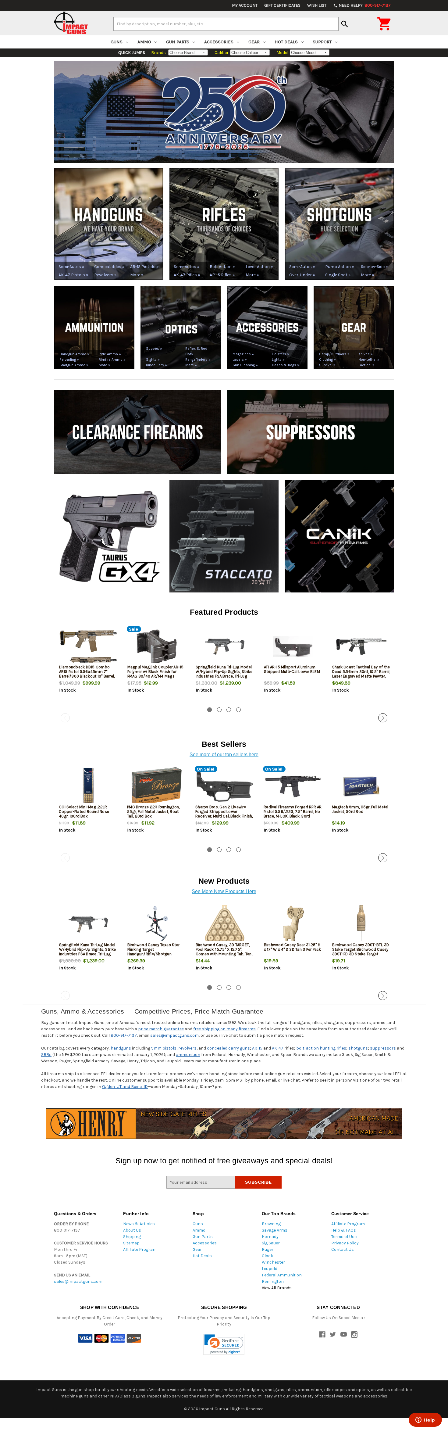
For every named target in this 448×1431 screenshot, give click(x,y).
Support (322, 42)
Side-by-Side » (374, 266)
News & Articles (139, 1223)
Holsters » (280, 354)
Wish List (316, 5)
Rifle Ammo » (110, 354)
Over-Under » (302, 274)
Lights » (278, 359)
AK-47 (277, 1048)
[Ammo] (94, 327)
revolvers (187, 1048)
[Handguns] (108, 223)
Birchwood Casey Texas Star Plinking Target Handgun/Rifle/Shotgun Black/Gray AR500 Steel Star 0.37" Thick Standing (153, 954)
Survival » (327, 365)
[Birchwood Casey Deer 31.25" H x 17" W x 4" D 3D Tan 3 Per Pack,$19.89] (293, 924)
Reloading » (69, 359)
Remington (273, 1281)
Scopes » (154, 348)
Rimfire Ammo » (112, 359)
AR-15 (257, 1048)
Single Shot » (338, 274)
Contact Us (342, 1249)
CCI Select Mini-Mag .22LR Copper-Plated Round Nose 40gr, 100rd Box (84, 811)
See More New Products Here (224, 891)
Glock (267, 1255)
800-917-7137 (124, 1035)
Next (382, 717)
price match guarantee (161, 1029)
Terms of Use (344, 1236)
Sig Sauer (271, 1243)
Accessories (218, 42)
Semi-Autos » (71, 266)
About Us (132, 1230)
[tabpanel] (88, 666)
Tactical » (366, 365)
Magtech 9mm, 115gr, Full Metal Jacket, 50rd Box (360, 809)
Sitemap (131, 1243)
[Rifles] (224, 223)
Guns (117, 42)
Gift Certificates (282, 5)
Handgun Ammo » (74, 354)
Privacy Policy (345, 1243)
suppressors (383, 1048)
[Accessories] (267, 327)
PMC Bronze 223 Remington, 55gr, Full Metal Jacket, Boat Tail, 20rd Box (153, 811)
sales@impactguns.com (174, 1035)
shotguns (358, 1048)
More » (137, 274)
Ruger (267, 1249)
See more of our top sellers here (224, 754)
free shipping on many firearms (224, 1029)
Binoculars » (156, 365)
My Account (245, 5)
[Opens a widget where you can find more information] (425, 1420)
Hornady (270, 1236)
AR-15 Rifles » (222, 274)
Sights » (153, 359)
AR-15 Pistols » (144, 266)
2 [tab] (219, 709)
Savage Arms (274, 1230)
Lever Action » (259, 266)
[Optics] (180, 327)
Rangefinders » (198, 359)
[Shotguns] (339, 223)
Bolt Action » (222, 266)
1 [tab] (209, 709)
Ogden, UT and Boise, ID (125, 1086)
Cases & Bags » (285, 365)
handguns (121, 1048)
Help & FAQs (343, 1230)
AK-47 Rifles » (187, 274)
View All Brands (277, 1287)
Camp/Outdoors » (334, 354)
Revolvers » (105, 274)
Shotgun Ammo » (73, 365)
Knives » (365, 354)
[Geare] (354, 327)
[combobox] (226, 23)
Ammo (144, 42)
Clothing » (327, 359)
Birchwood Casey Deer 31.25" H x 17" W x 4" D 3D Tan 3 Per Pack (292, 947)
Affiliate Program (140, 1249)
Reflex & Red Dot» (196, 351)
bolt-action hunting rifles (321, 1048)
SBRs (46, 1054)
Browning (271, 1223)
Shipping (132, 1236)
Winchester (273, 1262)
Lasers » (240, 359)
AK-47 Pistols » (73, 274)
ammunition (188, 1054)
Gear (254, 42)
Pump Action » (339, 266)
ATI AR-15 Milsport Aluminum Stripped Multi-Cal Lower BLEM (292, 669)
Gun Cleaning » (245, 365)
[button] (224, 1344)
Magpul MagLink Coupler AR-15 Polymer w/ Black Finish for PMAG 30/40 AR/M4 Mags (155, 671)
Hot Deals (286, 42)
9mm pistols (163, 1048)
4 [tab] (238, 709)
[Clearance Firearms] (137, 432)
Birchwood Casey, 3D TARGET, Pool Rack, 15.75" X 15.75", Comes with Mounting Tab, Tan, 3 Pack (224, 952)
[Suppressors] (310, 432)
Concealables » (109, 266)
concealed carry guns (228, 1048)
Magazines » (243, 354)
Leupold (269, 1268)
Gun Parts (177, 42)
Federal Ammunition (282, 1275)
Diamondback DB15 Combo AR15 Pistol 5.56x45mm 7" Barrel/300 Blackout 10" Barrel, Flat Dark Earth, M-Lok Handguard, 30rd (87, 676)
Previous (65, 717)
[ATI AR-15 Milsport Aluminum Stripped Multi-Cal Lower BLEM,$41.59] (293, 646)
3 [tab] (228, 709)
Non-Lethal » (368, 359)
